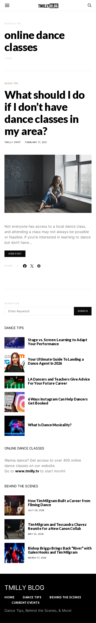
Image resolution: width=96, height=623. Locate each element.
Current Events (26, 602)
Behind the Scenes (65, 597)
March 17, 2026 (37, 557)
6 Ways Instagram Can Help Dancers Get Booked (58, 401)
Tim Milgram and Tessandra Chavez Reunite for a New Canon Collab (57, 526)
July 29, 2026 (36, 510)
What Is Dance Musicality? (50, 425)
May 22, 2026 (36, 534)
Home (9, 597)
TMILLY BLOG (24, 587)
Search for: (12, 303)
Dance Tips (11, 83)
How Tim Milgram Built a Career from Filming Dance (59, 503)
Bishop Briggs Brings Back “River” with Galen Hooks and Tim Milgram (59, 550)
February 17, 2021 (36, 142)
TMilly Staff (12, 142)
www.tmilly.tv (27, 471)
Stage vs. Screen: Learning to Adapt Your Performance (57, 342)
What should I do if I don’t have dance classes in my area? (44, 112)
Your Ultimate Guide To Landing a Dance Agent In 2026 (56, 361)
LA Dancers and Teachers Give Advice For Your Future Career (59, 381)
